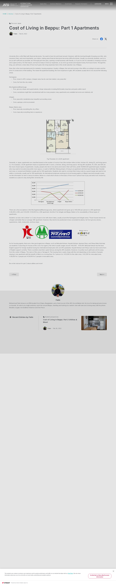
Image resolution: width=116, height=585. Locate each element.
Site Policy (70, 573)
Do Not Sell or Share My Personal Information (99, 576)
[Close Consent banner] (113, 571)
